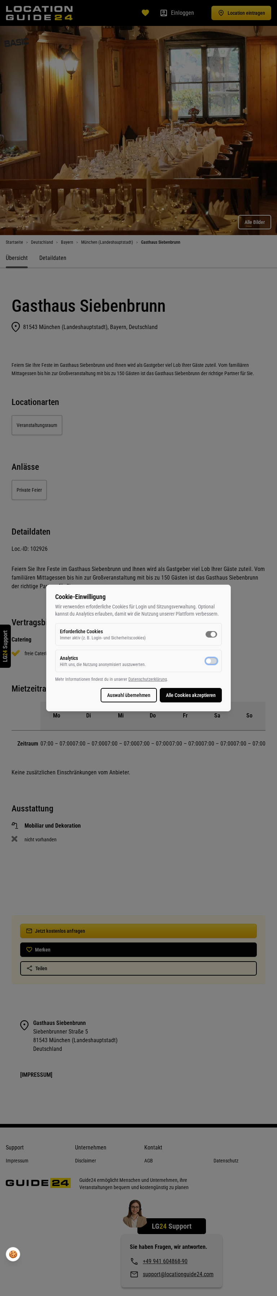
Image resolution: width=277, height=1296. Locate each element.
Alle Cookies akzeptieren (191, 695)
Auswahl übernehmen (128, 695)
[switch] (211, 634)
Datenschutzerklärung (147, 679)
